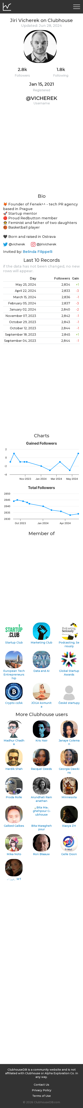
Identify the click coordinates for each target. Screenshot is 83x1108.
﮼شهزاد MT (14, 879)
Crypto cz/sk (14, 703)
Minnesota (69, 797)
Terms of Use (41, 1096)
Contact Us (41, 1084)
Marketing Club (41, 642)
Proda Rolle (14, 797)
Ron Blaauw (41, 854)
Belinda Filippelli (37, 252)
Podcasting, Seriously (69, 644)
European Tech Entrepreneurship (14, 674)
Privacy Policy (41, 1090)
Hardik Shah (14, 769)
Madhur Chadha (14, 742)
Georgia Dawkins (69, 770)
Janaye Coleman (69, 742)
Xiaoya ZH (69, 826)
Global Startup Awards (69, 672)
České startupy (69, 703)
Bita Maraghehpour (41, 827)
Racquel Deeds (41, 769)
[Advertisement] (41, 151)
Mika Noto (14, 854)
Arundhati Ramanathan (41, 799)
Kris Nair (41, 740)
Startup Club (14, 642)
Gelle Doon (69, 854)
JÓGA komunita (41, 704)
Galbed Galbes (14, 826)
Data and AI (41, 671)
